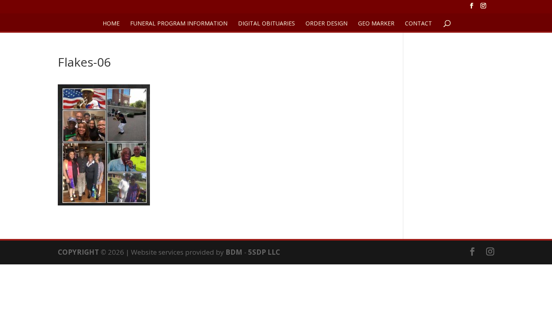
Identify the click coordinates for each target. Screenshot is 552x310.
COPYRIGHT (78, 252)
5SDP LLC (264, 252)
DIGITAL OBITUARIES (266, 24)
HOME (111, 24)
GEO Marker (376, 24)
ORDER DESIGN (326, 24)
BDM (233, 252)
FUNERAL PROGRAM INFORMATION (179, 24)
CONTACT (418, 24)
